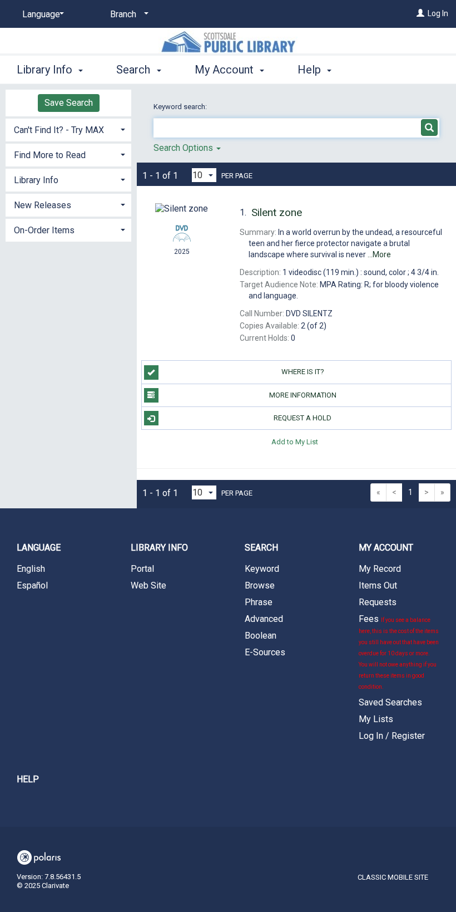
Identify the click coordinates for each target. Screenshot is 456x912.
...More (379, 254)
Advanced (264, 619)
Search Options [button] (184, 148)
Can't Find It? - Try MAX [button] (59, 130)
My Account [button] (225, 69)
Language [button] (39, 547)
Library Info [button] (46, 69)
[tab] (68, 128)
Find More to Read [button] (50, 155)
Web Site (148, 585)
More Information (302, 395)
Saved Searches (390, 702)
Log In (438, 13)
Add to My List (294, 441)
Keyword (262, 568)
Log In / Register (392, 735)
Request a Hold (302, 418)
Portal (142, 568)
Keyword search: (181, 106)
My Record (380, 568)
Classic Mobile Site (393, 877)
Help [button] (311, 69)
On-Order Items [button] (44, 230)
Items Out (378, 585)
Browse (260, 585)
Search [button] (134, 69)
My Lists (376, 719)
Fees (399, 652)
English (31, 568)
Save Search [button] (68, 102)
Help (28, 779)
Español (32, 585)
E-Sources (265, 652)
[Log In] (420, 13)
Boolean (260, 635)
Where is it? (302, 371)
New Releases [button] (42, 205)
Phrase (258, 602)
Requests (377, 602)
